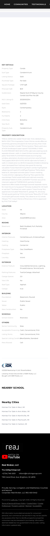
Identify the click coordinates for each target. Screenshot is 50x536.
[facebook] (3, 482)
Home (7, 4)
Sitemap (28, 506)
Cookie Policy (32, 503)
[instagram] (8, 482)
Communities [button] (21, 4)
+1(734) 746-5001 (9, 473)
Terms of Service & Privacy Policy (14, 503)
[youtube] (13, 482)
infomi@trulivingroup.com (30, 473)
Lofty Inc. (14, 500)
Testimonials (39, 4)
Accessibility (37, 506)
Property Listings (18, 506)
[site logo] (15, 446)
